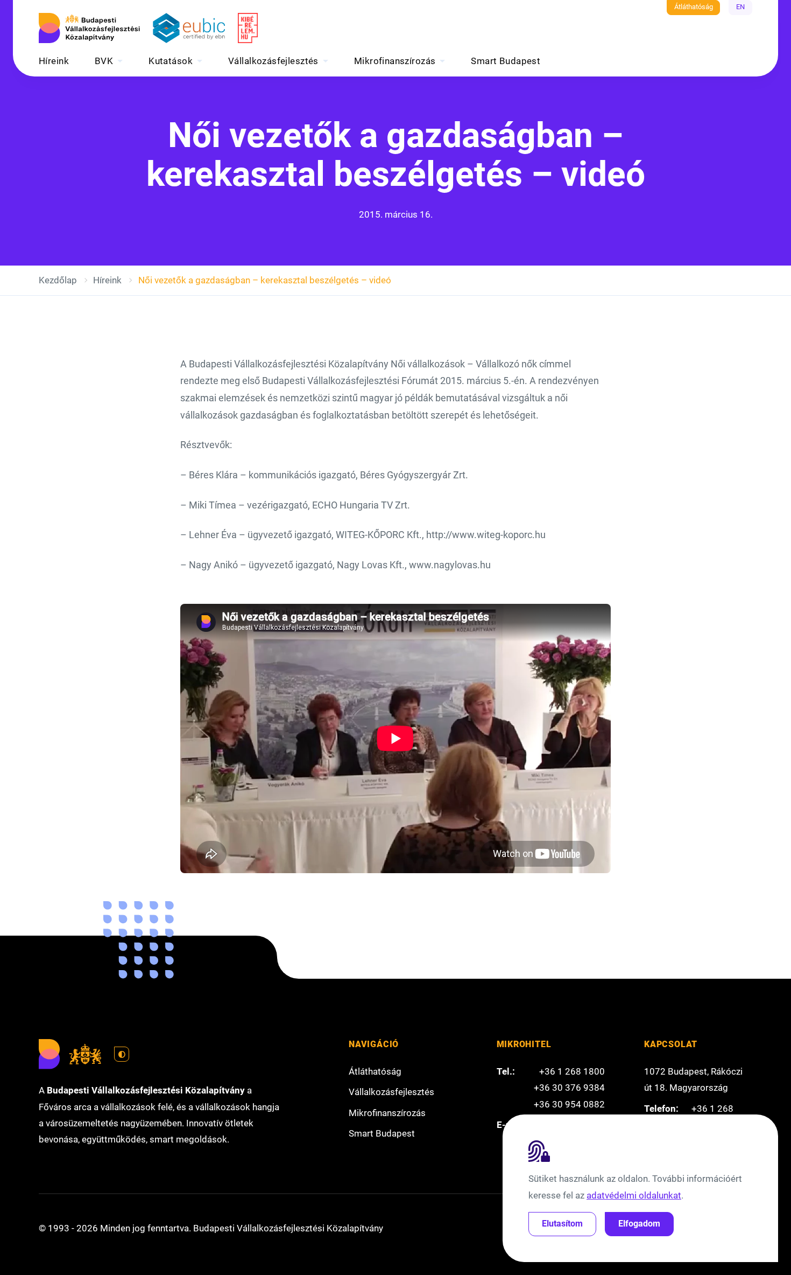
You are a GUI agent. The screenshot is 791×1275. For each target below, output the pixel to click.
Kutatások (171, 60)
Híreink (54, 60)
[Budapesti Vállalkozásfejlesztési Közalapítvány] (89, 28)
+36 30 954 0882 (569, 1104)
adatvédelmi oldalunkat (634, 1195)
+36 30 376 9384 (569, 1087)
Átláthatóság (693, 7)
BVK (104, 60)
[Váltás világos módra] (121, 1054)
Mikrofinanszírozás (395, 60)
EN (740, 7)
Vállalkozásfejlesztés (273, 60)
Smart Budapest (505, 60)
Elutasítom (562, 1223)
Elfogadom (639, 1223)
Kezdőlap (58, 280)
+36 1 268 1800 (572, 1071)
